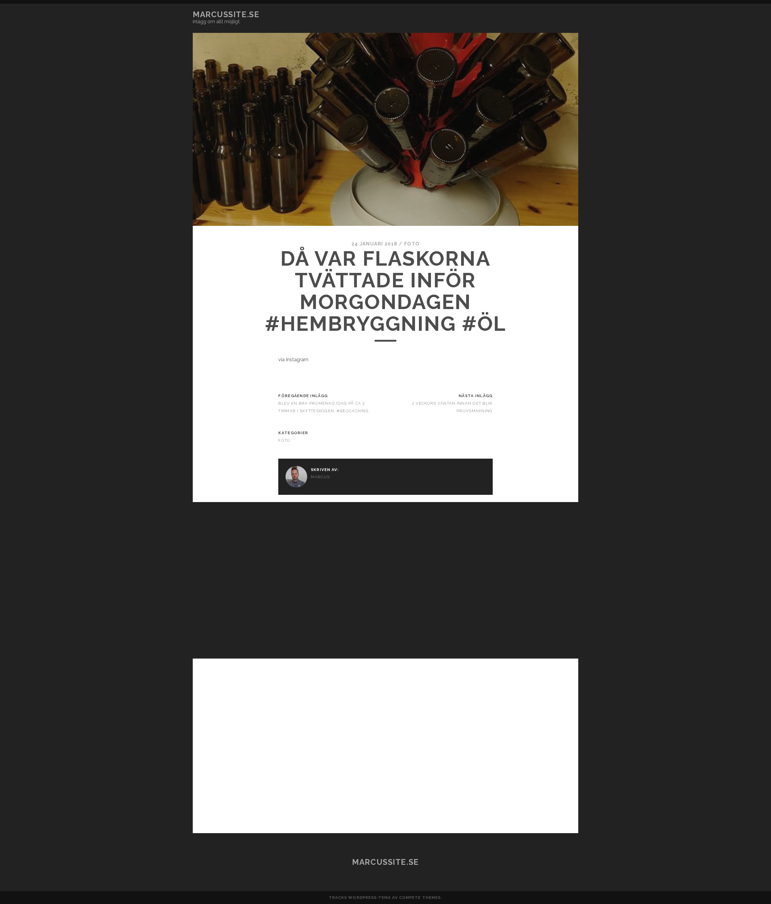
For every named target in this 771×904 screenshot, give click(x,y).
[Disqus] (385, 577)
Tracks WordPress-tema (360, 897)
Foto (412, 244)
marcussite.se (226, 14)
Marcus (320, 477)
